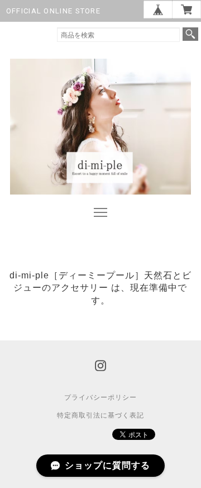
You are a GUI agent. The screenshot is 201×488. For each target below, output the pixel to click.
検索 (190, 34)
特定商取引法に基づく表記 (100, 415)
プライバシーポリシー (100, 397)
